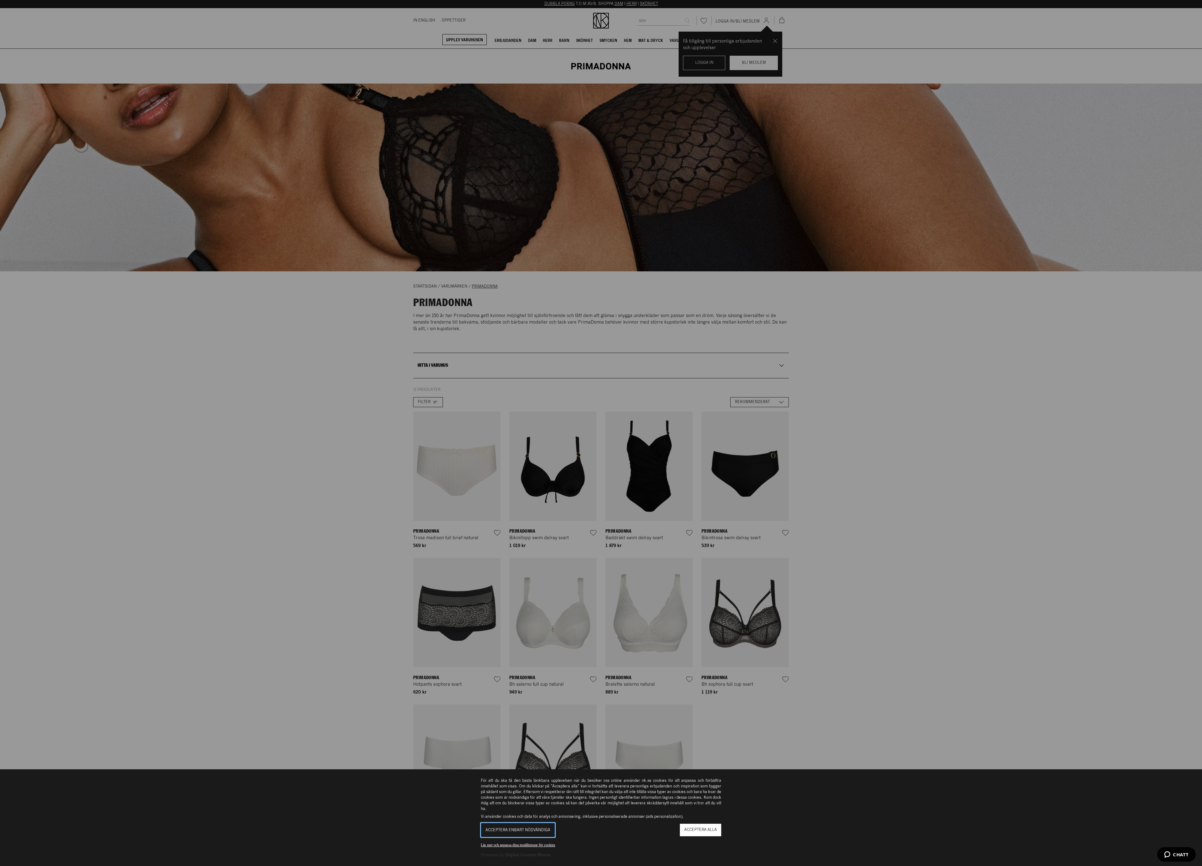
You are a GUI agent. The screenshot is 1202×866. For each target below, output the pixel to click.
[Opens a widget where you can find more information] (1176, 855)
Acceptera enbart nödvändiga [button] (517, 830)
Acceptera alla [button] (700, 830)
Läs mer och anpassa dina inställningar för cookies (518, 845)
